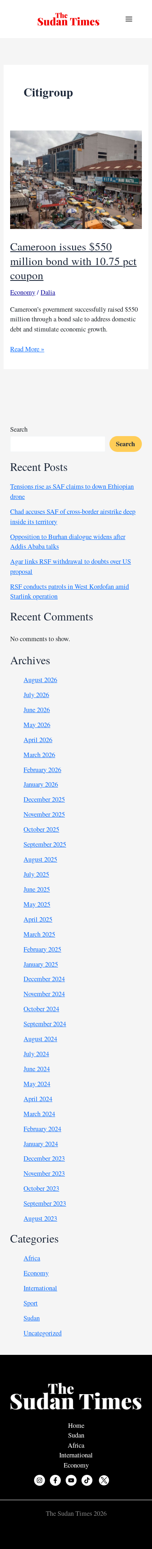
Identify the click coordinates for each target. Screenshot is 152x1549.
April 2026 (38, 739)
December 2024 (44, 978)
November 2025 (44, 814)
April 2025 (38, 919)
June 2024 (37, 1068)
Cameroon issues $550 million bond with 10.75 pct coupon (73, 260)
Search (19, 429)
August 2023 (40, 1218)
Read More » (27, 349)
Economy (22, 292)
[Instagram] (39, 1480)
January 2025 (41, 964)
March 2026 (39, 754)
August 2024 (40, 1038)
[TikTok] (86, 1480)
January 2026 (41, 784)
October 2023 (41, 1188)
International (40, 1288)
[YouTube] (71, 1480)
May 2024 (37, 1083)
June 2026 (37, 709)
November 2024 (44, 993)
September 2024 (45, 1023)
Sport (31, 1303)
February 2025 (42, 949)
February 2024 (42, 1128)
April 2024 (38, 1098)
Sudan (32, 1318)
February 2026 (42, 769)
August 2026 (40, 679)
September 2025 (45, 844)
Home (76, 1425)
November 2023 (44, 1173)
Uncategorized (43, 1333)
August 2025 (40, 859)
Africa (32, 1258)
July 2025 (36, 874)
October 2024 (41, 1008)
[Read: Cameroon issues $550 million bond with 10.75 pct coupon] (75, 178)
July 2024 (36, 1053)
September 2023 (45, 1203)
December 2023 (44, 1158)
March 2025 (39, 934)
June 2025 (37, 889)
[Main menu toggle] (129, 19)
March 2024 (39, 1113)
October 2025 (41, 829)
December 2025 (44, 799)
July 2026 (36, 694)
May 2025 (37, 904)
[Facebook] (55, 1480)
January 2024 (41, 1143)
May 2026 (37, 724)
